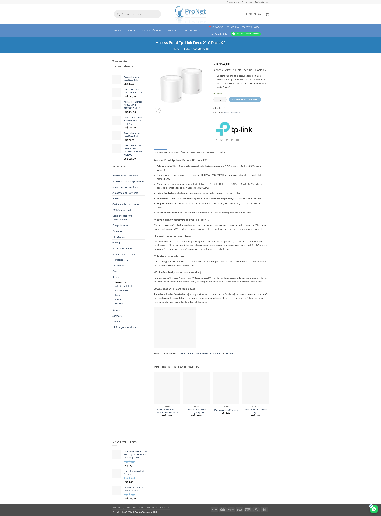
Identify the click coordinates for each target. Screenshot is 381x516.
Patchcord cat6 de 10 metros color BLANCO (167, 411)
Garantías (144, 507)
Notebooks (118, 265)
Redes (186, 48)
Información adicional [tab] (182, 152)
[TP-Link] (234, 128)
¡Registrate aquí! (261, 2)
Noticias (172, 30)
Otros (115, 271)
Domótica (117, 231)
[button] (253, 14)
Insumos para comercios (124, 253)
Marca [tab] (201, 152)
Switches (119, 303)
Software (117, 315)
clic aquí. (229, 353)
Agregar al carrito (245, 99)
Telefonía (117, 321)
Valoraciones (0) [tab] (216, 152)
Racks (118, 294)
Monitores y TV (120, 259)
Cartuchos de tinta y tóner (125, 204)
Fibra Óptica (118, 236)
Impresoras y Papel (122, 248)
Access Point (201, 48)
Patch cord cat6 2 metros (226, 410)
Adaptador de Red (123, 286)
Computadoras (120, 225)
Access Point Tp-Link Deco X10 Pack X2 (200, 353)
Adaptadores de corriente (125, 186)
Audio (115, 198)
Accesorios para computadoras (128, 181)
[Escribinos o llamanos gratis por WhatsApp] (374, 509)
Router (118, 299)
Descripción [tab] (160, 152)
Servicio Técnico (151, 30)
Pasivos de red (121, 290)
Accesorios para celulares (125, 175)
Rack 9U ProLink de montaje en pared (197, 411)
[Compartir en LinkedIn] (237, 140)
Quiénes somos (233, 2)
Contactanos (247, 2)
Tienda (131, 30)
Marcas (116, 507)
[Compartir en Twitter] (221, 140)
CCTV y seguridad (121, 210)
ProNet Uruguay (161, 507)
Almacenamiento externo (125, 192)
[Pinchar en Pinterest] (232, 140)
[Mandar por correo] (226, 140)
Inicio (117, 30)
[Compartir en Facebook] (216, 140)
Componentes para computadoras (122, 217)
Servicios (116, 310)
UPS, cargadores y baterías (125, 327)
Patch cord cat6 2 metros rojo (255, 411)
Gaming (116, 242)
